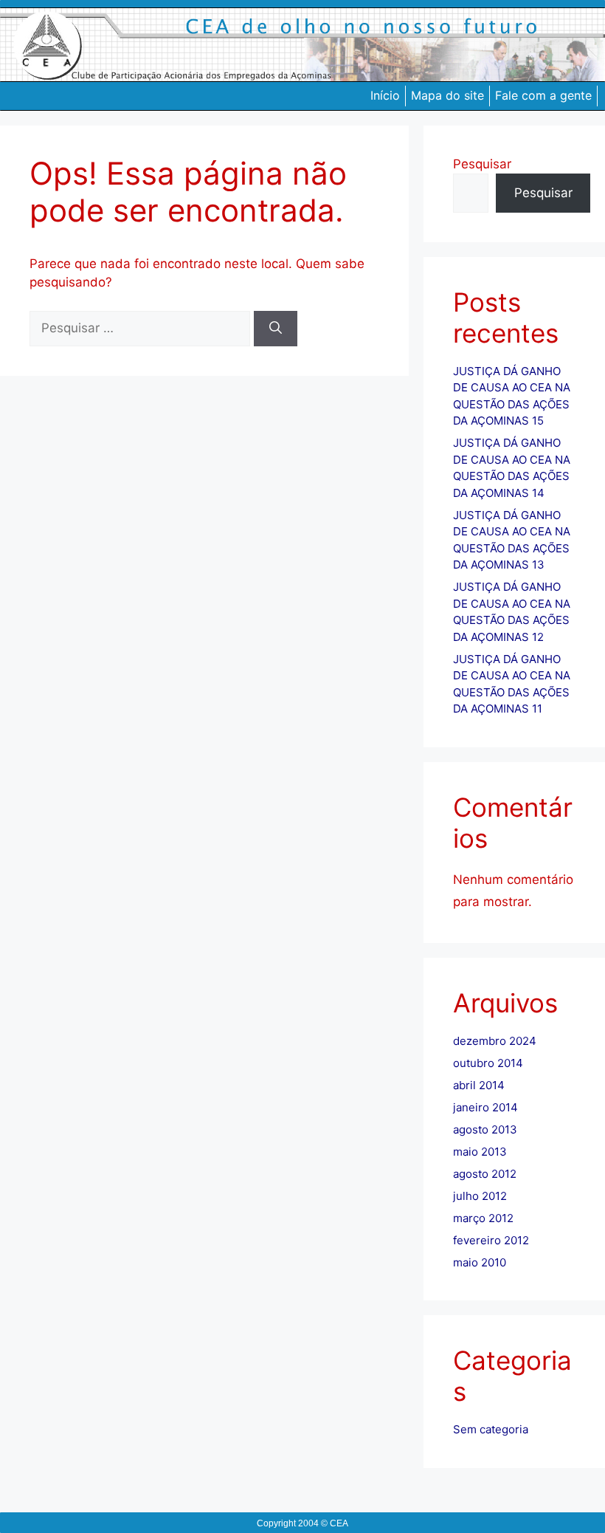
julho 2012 (480, 1196)
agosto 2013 (485, 1129)
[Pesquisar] (275, 328)
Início (385, 95)
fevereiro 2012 (491, 1240)
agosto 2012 (484, 1174)
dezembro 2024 (494, 1041)
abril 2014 (479, 1085)
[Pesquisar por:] (142, 327)
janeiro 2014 (485, 1107)
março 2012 (483, 1218)
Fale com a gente (543, 95)
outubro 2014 (488, 1063)
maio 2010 (479, 1262)
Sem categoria (490, 1429)
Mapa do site (447, 95)
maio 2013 (480, 1152)
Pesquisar (482, 164)
